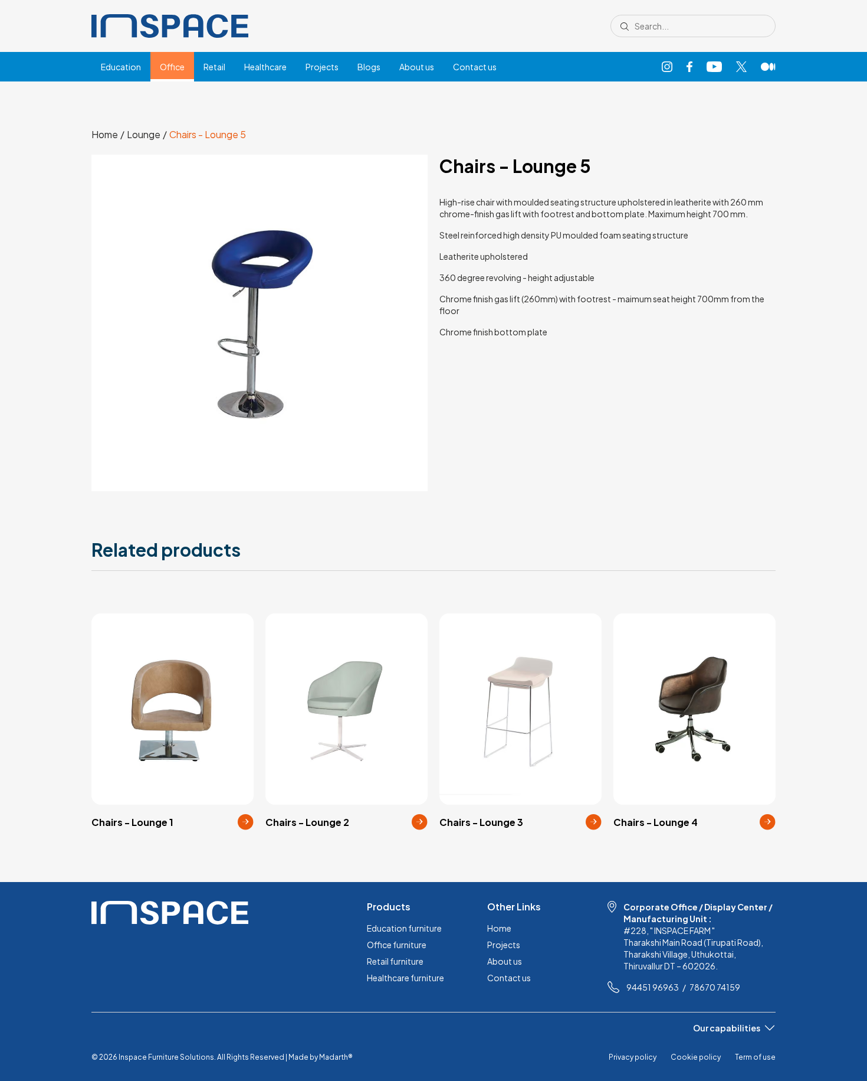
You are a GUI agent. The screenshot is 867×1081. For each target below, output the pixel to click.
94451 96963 (652, 987)
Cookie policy (696, 1057)
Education (121, 66)
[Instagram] (667, 67)
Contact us (475, 66)
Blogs (368, 66)
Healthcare (265, 66)
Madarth (336, 1057)
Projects (322, 66)
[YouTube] (714, 67)
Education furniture (404, 928)
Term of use (755, 1057)
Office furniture (396, 944)
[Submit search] (624, 26)
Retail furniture (395, 961)
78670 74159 (714, 987)
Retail (214, 66)
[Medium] (768, 67)
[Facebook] (689, 67)
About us (416, 66)
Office (172, 66)
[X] (741, 67)
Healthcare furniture (405, 977)
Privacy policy (632, 1057)
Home (499, 928)
